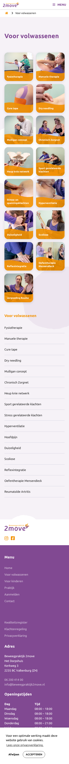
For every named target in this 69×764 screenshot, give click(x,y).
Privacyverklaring (15, 635)
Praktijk (9, 587)
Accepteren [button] (34, 754)
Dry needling (12, 360)
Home (8, 568)
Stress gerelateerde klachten (23, 415)
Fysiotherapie (13, 327)
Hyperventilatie (14, 426)
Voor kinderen (13, 581)
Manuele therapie (16, 338)
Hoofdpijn (10, 437)
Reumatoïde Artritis (17, 491)
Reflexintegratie (15, 470)
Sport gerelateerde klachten (22, 404)
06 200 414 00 (13, 679)
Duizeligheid (12, 448)
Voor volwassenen (16, 574)
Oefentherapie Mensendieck (23, 480)
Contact (9, 601)
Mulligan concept (15, 371)
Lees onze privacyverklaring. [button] (24, 745)
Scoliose (9, 458)
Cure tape (10, 349)
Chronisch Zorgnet (16, 382)
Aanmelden (12, 594)
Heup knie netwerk (16, 393)
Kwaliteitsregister (15, 622)
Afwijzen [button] (13, 754)
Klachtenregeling (15, 629)
